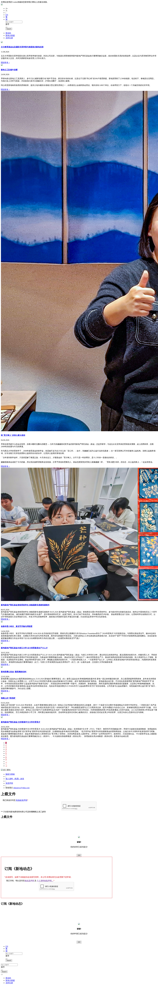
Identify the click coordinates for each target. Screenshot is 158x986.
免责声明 (9, 783)
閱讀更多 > (5, 63)
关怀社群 (9, 38)
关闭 (79, 855)
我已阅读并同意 (15, 800)
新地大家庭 (10, 35)
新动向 (8, 33)
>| (6, 766)
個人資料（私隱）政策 (15, 779)
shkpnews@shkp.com (21, 788)
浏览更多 (53, 2)
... (6, 762)
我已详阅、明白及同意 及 (30, 881)
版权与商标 (10, 774)
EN (7, 15)
